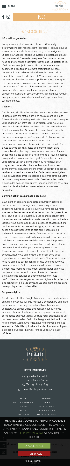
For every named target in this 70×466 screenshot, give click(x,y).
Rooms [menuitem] (23, 406)
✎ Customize (34, 461)
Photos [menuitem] (46, 398)
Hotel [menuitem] (23, 410)
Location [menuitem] (23, 414)
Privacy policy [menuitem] (46, 410)
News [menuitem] (46, 402)
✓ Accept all (34, 445)
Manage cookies (46, 414)
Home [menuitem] (23, 398)
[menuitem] (3, 17)
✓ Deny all (34, 453)
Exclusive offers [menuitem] (23, 402)
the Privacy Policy (30, 432)
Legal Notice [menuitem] (46, 406)
